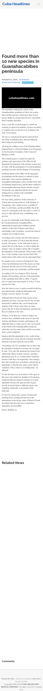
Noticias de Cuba (7, 678)
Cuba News (36, 678)
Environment (24, 79)
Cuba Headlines (16, 4)
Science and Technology (11, 82)
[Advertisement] (21, 31)
